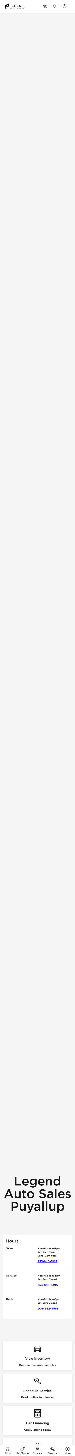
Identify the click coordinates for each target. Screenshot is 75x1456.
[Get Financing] (37, 1420)
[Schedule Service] (37, 1388)
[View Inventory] (37, 1355)
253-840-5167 (47, 1261)
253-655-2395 (48, 1285)
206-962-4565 (48, 1308)
